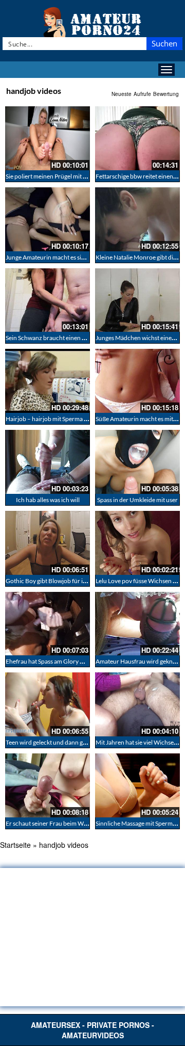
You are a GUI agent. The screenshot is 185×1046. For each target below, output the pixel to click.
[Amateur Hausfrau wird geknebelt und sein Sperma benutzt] (137, 624)
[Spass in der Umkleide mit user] (137, 462)
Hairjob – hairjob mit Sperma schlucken (58, 419)
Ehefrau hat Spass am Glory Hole (49, 661)
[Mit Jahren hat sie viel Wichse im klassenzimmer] (137, 704)
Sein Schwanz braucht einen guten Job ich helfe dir (73, 338)
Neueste (122, 94)
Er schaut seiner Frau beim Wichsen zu (57, 823)
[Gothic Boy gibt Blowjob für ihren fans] (47, 543)
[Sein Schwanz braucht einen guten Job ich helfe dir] (47, 300)
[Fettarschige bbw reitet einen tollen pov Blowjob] (137, 138)
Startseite (15, 845)
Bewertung (166, 94)
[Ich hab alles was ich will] (47, 462)
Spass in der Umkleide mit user (137, 500)
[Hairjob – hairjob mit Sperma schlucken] (47, 381)
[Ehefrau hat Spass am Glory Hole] (47, 624)
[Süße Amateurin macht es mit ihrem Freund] (137, 381)
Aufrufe (142, 94)
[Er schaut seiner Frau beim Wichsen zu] (47, 785)
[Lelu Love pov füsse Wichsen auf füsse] (137, 543)
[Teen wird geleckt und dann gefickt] (47, 704)
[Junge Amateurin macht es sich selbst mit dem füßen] (47, 219)
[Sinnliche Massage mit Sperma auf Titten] (137, 785)
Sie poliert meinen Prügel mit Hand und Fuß (63, 176)
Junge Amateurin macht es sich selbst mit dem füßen (75, 257)
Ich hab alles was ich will (48, 500)
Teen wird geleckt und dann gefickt (52, 742)
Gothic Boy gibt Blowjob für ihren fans (57, 581)
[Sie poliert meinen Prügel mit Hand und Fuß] (47, 138)
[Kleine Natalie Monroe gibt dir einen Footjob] (137, 219)
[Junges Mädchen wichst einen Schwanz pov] (137, 300)
